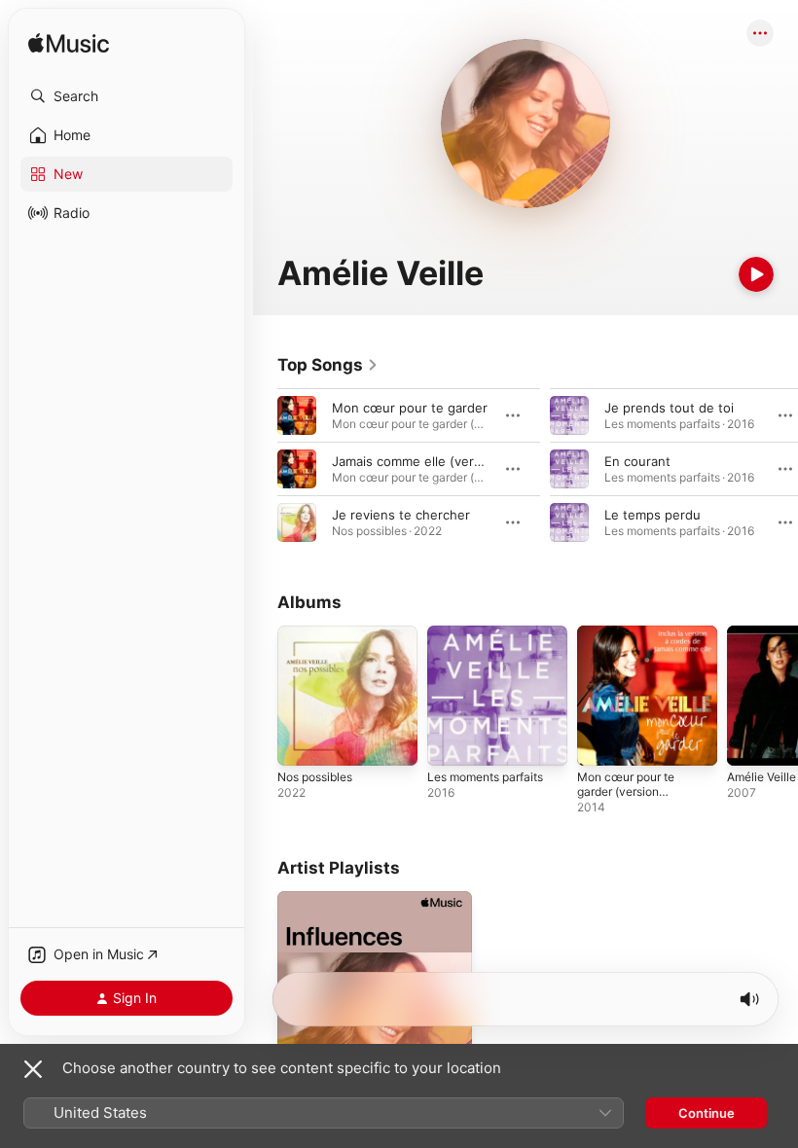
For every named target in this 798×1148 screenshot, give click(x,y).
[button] (126, 96)
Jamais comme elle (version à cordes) (446, 461)
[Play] (756, 274)
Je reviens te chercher (401, 514)
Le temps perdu (652, 514)
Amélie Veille (761, 777)
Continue (706, 1113)
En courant (637, 461)
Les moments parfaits (485, 777)
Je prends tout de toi (669, 407)
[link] (328, 365)
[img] (68, 44)
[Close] (33, 1069)
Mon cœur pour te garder (410, 407)
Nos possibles (314, 777)
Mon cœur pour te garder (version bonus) (625, 791)
